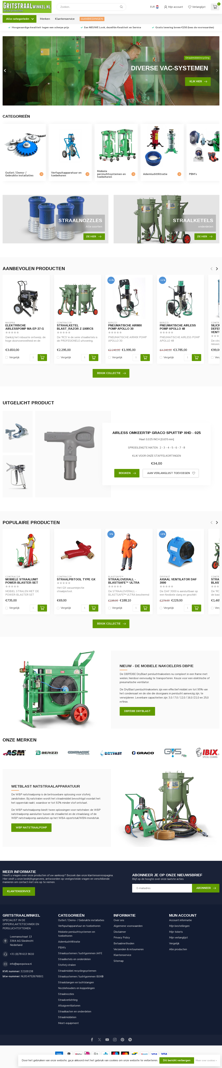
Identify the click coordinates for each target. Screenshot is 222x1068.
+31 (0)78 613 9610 (22, 954)
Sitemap (119, 961)
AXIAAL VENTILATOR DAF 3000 (178, 581)
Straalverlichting (68, 1000)
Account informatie (180, 920)
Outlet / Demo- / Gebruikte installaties (81, 920)
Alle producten (178, 949)
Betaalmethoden (124, 943)
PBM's (62, 947)
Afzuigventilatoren (69, 1005)
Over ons (119, 920)
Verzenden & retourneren (129, 949)
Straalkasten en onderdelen (74, 1011)
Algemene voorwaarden (128, 926)
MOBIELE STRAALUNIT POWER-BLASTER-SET (21, 581)
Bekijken (125, 473)
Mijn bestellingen (179, 926)
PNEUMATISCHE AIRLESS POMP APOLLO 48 (178, 327)
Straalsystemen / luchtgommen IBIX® (81, 976)
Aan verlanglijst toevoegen (168, 473)
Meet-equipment (68, 1023)
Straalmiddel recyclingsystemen (77, 971)
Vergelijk (14, 357)
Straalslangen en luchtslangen (76, 982)
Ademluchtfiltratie (69, 941)
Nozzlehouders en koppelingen (76, 988)
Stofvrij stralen (67, 965)
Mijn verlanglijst (178, 937)
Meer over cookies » (206, 1060)
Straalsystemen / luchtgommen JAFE (80, 953)
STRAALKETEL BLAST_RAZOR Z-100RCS (75, 327)
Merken (45, 19)
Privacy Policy (122, 937)
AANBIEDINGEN (92, 19)
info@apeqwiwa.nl (21, 964)
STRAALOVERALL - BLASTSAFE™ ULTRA (123, 581)
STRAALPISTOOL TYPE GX (76, 579)
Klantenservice (65, 19)
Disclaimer (120, 932)
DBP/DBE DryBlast (137, 711)
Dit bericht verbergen (176, 1060)
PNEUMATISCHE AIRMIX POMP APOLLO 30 (125, 327)
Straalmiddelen (67, 1017)
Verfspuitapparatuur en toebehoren (79, 926)
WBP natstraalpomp (31, 827)
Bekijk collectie (109, 373)
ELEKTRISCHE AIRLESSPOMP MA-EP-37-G (24, 327)
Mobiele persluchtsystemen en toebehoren (76, 934)
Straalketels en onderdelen (74, 959)
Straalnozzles (66, 994)
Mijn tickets (176, 932)
